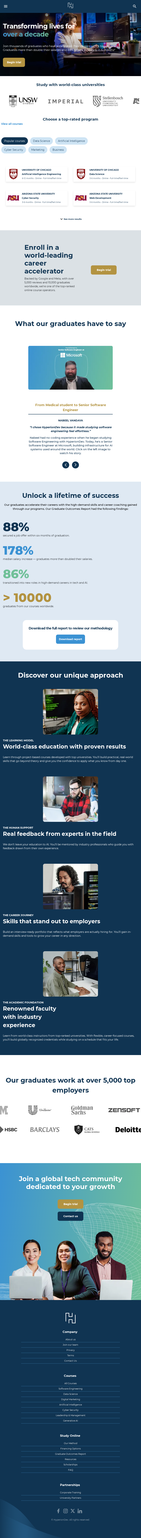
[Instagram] (65, 1511)
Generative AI (70, 1420)
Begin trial (104, 270)
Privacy (70, 1350)
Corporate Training (70, 1492)
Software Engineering (70, 1388)
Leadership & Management (70, 1415)
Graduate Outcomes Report (70, 1454)
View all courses (12, 124)
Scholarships (70, 1464)
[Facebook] (58, 1511)
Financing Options (70, 1448)
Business (58, 149)
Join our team (70, 1344)
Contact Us (70, 1360)
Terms (70, 1355)
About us (71, 1339)
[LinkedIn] (80, 1511)
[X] (72, 1511)
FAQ (70, 1470)
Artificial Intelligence (71, 141)
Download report (70, 639)
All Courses (70, 1383)
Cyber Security (13, 149)
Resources (70, 1459)
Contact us (70, 1216)
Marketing (37, 149)
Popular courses (14, 141)
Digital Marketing (70, 1399)
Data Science (41, 141)
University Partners (70, 1497)
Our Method (70, 1443)
